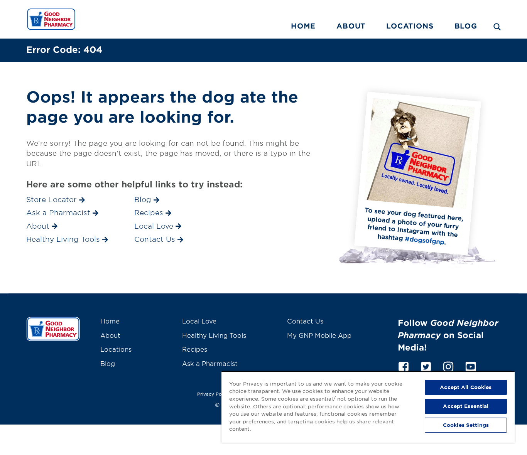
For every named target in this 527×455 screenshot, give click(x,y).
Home (303, 26)
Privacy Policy (213, 393)
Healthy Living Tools (214, 335)
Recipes (194, 349)
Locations (409, 26)
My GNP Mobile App (319, 335)
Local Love (199, 321)
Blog (465, 26)
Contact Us (305, 321)
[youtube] (470, 365)
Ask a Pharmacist (210, 363)
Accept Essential (465, 406)
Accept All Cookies (466, 387)
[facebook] (403, 365)
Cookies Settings (466, 425)
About (350, 26)
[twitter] (426, 365)
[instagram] (448, 365)
